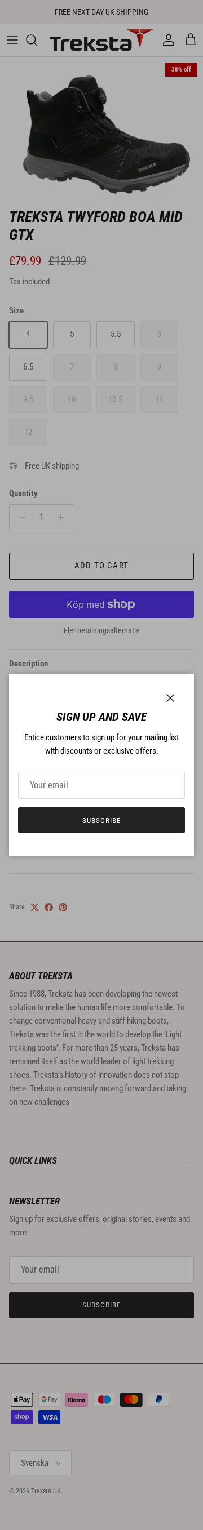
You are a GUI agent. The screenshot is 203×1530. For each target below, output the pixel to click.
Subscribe (101, 820)
